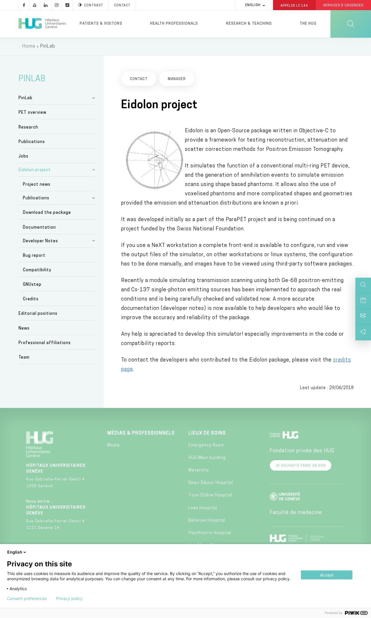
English (253, 5)
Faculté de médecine (296, 513)
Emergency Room (206, 445)
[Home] (42, 23)
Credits (31, 299)
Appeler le (294, 5)
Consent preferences (27, 598)
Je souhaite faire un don (300, 466)
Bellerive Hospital (206, 520)
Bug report (34, 256)
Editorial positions (38, 314)
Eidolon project (35, 170)
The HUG (308, 24)
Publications (32, 142)
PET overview (32, 113)
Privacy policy (69, 598)
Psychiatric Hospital (209, 533)
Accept (327, 574)
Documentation (39, 227)
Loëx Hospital (202, 508)
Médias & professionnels (141, 433)
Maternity (198, 470)
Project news (36, 184)
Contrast (93, 5)
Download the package (47, 213)
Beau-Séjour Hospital (210, 483)
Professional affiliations (45, 343)
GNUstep (32, 285)
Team (24, 357)
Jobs (23, 156)
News (24, 328)
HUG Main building (207, 458)
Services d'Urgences (343, 5)
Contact (122, 5)
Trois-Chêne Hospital (210, 495)
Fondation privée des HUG (302, 451)
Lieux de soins (207, 433)
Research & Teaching (249, 24)
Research (28, 127)
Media (113, 445)
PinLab (25, 98)
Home (28, 46)
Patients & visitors (101, 24)
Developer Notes (40, 241)
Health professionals (174, 24)
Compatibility (37, 270)
